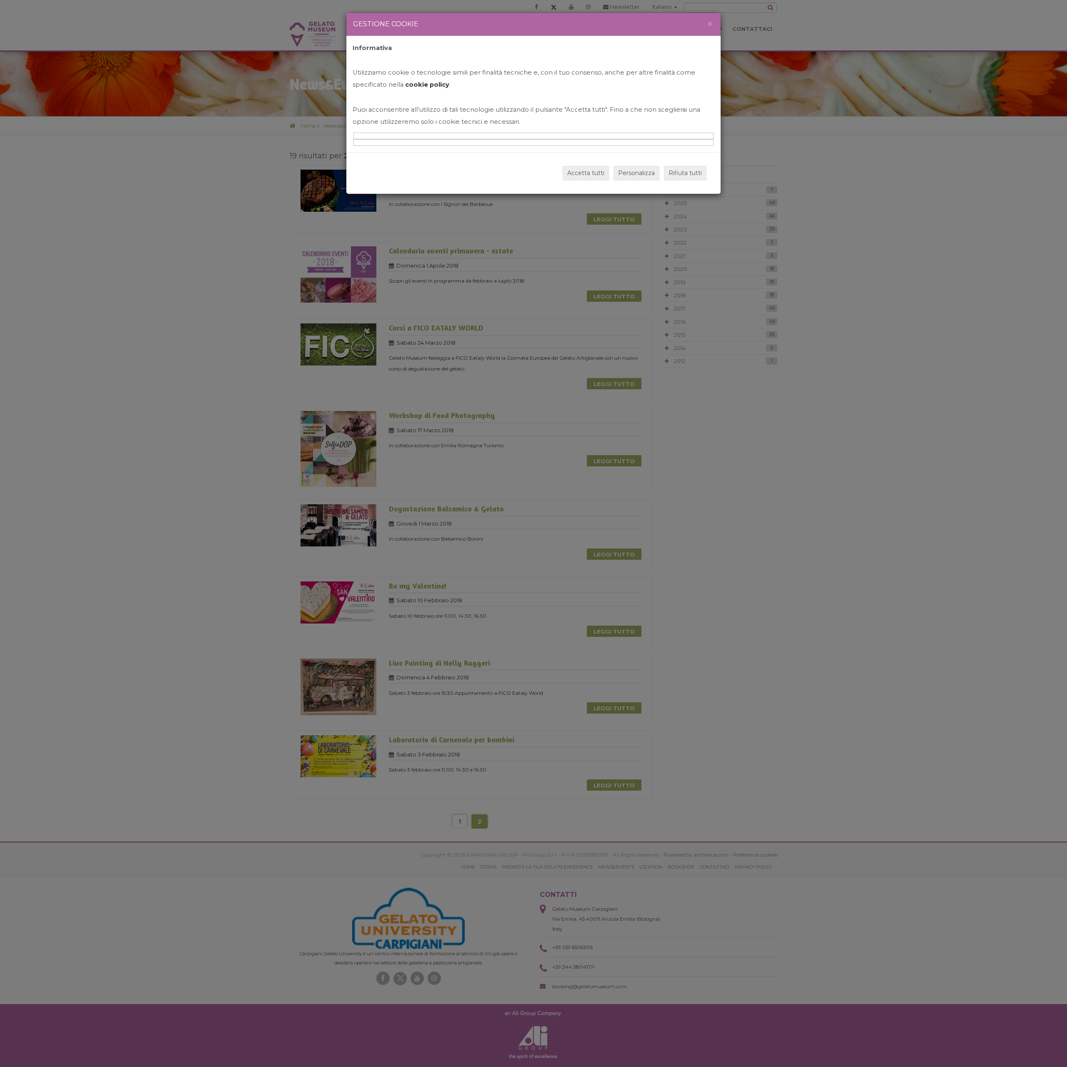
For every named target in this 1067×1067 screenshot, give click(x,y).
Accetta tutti (585, 173)
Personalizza (636, 173)
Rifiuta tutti (685, 173)
